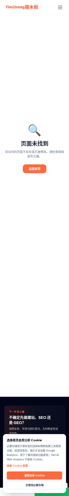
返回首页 (34, 169)
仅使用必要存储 (35, 485)
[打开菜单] (60, 7)
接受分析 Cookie (34, 475)
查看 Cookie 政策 (17, 465)
